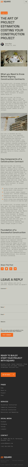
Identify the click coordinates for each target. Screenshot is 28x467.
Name (3, 307)
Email (3, 314)
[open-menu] (26, 1)
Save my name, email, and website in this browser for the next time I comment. (12, 331)
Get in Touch (6, 374)
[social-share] (2, 268)
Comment (4, 288)
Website (3, 321)
